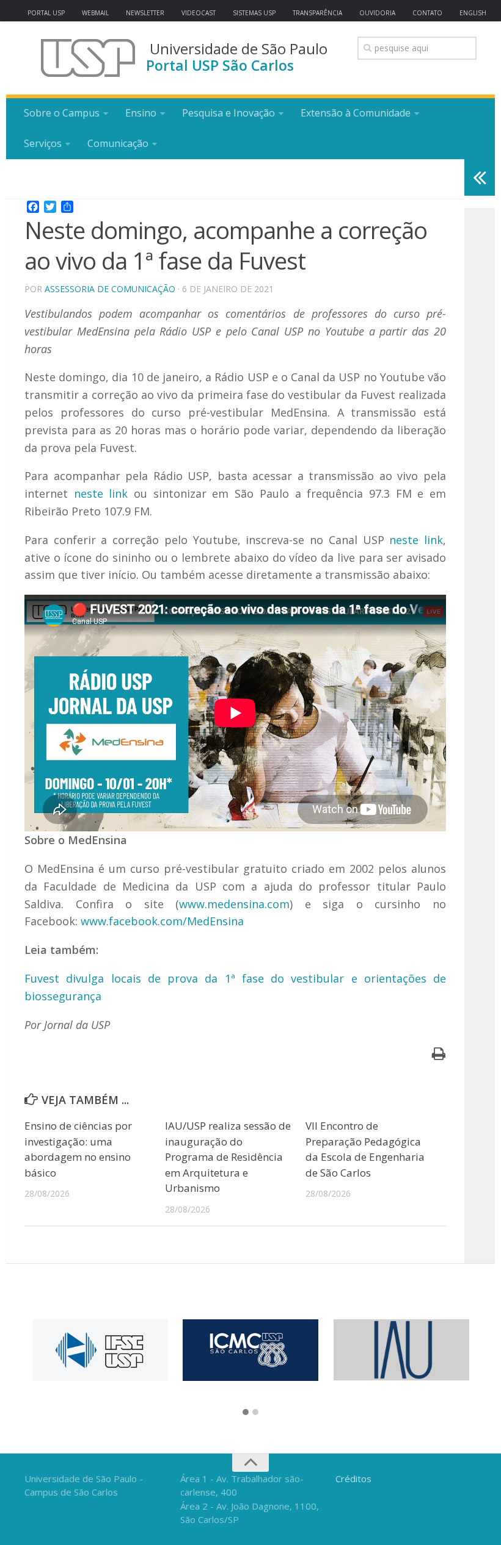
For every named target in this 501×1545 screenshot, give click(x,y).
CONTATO (427, 13)
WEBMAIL (95, 13)
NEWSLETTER (145, 13)
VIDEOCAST (198, 13)
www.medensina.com (234, 904)
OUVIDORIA (377, 13)
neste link (101, 493)
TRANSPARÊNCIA (317, 13)
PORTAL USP (46, 13)
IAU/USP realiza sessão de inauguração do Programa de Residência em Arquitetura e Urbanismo (228, 1157)
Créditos (353, 1478)
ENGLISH (472, 13)
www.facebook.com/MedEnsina (162, 921)
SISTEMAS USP (254, 13)
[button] (245, 1412)
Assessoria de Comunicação (110, 289)
